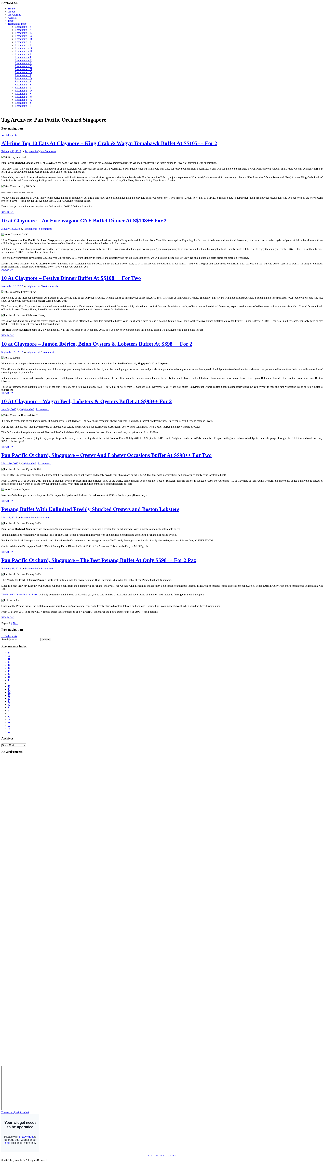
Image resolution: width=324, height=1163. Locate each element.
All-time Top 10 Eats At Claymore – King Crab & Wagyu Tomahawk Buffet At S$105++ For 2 (109, 143)
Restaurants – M (23, 66)
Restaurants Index (17, 23)
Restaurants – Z (23, 105)
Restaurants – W (23, 96)
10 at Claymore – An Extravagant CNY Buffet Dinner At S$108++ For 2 (84, 221)
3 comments (48, 352)
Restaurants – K (23, 60)
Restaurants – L (23, 63)
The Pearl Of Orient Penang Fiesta (19, 594)
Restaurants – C (23, 35)
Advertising (14, 14)
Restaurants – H (23, 51)
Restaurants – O (23, 72)
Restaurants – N (23, 69)
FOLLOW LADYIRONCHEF (162, 1155)
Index (11, 20)
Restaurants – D (23, 38)
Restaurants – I (23, 54)
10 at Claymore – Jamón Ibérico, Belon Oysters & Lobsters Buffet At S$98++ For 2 (96, 344)
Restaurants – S (23, 84)
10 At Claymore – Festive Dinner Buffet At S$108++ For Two (71, 278)
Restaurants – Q (23, 78)
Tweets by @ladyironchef (15, 1112)
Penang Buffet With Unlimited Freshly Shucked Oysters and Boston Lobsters (90, 509)
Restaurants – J (23, 57)
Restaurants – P (23, 75)
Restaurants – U (23, 90)
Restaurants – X (23, 99)
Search (5, 639)
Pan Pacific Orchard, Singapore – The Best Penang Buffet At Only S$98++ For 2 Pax (98, 560)
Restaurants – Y (23, 102)
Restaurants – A (23, 29)
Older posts (9, 135)
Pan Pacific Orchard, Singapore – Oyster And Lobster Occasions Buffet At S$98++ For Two (106, 455)
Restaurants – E (23, 42)
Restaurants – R (23, 81)
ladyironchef (31, 151)
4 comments (42, 517)
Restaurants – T (23, 87)
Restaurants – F (23, 45)
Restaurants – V (23, 93)
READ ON (7, 212)
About (11, 11)
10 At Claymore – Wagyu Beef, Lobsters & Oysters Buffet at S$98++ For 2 (86, 401)
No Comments (48, 151)
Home (11, 8)
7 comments (42, 409)
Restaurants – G (23, 48)
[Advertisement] (14, 807)
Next (15, 623)
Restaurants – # (23, 26)
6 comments (45, 228)
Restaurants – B (23, 32)
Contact (12, 17)
